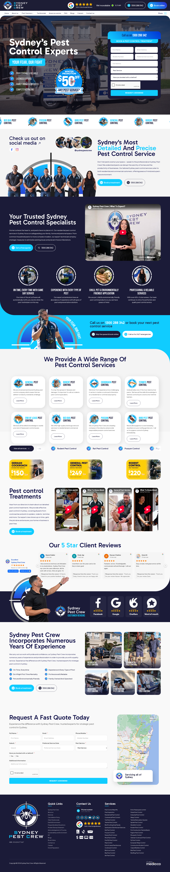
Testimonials (41, 13)
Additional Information (17, 761)
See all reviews (13, 571)
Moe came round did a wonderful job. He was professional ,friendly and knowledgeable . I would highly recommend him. (149, 567)
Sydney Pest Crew (18, 562)
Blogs (72, 13)
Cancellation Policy (54, 817)
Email (44, 733)
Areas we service (55, 13)
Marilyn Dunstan (83, 555)
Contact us (90, 13)
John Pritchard (115, 555)
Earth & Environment (54, 822)
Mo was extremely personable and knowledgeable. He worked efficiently (84, 565)
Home (6, 13)
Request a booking (134, 93)
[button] (27, 13)
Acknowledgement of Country (57, 830)
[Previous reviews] (37, 565)
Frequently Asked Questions (56, 825)
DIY (49, 835)
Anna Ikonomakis (147, 555)
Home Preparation (53, 848)
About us (15, 13)
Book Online (52, 840)
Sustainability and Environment (57, 832)
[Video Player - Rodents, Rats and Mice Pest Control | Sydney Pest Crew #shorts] (68, 509)
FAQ (65, 13)
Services (50, 815)
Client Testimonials (53, 820)
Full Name (12, 733)
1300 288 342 (139, 35)
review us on (24, 571)
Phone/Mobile (81, 733)
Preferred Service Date (50, 743)
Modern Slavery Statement (56, 827)
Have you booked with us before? (21, 753)
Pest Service (80, 743)
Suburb (11, 743)
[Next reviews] (165, 565)
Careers (80, 13)
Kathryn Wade (50, 555)
